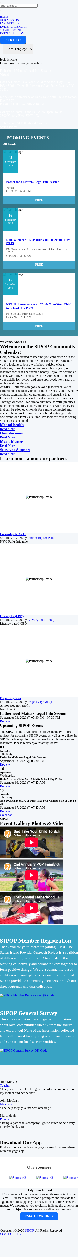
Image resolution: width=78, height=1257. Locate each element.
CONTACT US (10, 1234)
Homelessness (11, 433)
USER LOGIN (13, 40)
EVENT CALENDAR (13, 26)
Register (5, 721)
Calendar (6, 815)
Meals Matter (11, 441)
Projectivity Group (11, 698)
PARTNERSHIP (9, 23)
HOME (4, 16)
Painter (4, 1119)
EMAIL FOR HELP (39, 1216)
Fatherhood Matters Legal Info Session (32, 182)
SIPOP (29, 1230)
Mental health (12, 425)
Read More (7, 429)
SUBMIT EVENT (11, 30)
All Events (9, 144)
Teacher (5, 1085)
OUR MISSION (9, 20)
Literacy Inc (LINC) (12, 616)
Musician (6, 1104)
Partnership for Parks (13, 534)
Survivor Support (15, 450)
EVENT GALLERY (12, 33)
